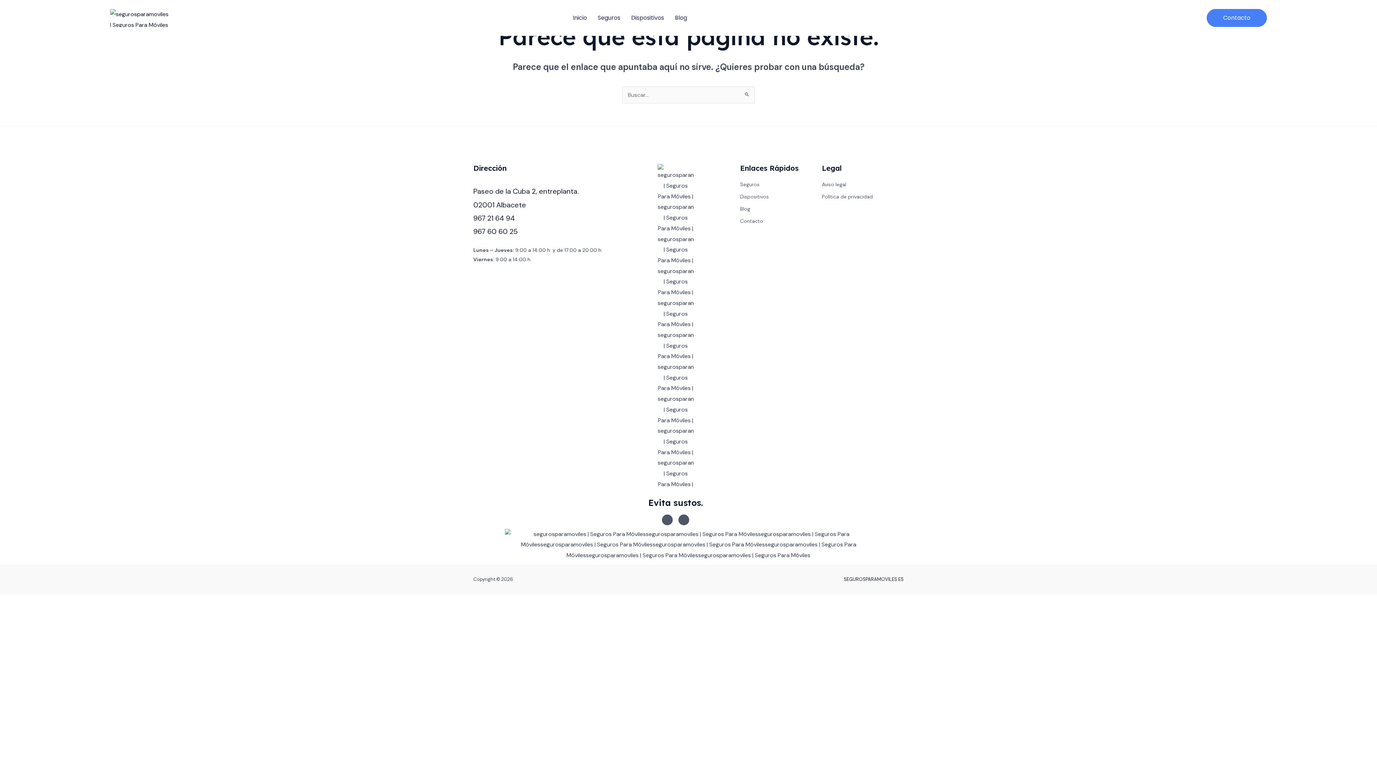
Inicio (580, 18)
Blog (681, 18)
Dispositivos (647, 18)
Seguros (609, 18)
